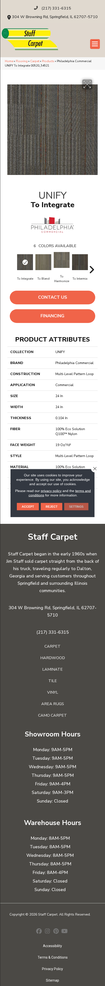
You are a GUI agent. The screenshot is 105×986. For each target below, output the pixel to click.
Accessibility (52, 946)
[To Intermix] (80, 262)
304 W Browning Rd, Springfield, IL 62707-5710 (55, 17)
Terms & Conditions (53, 957)
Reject (51, 506)
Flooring (22, 61)
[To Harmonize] (61, 260)
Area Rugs (52, 704)
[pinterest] (56, 931)
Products (48, 61)
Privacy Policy (52, 969)
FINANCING (52, 316)
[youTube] (64, 931)
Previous (13, 262)
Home (9, 61)
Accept (28, 506)
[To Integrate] (25, 262)
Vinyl (52, 692)
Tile (52, 681)
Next (91, 262)
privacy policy (51, 491)
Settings (76, 506)
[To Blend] (43, 262)
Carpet (34, 61)
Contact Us (52, 297)
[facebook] (38, 931)
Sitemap (52, 980)
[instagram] (47, 931)
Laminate (52, 669)
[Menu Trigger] (95, 44)
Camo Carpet (52, 715)
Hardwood (52, 658)
